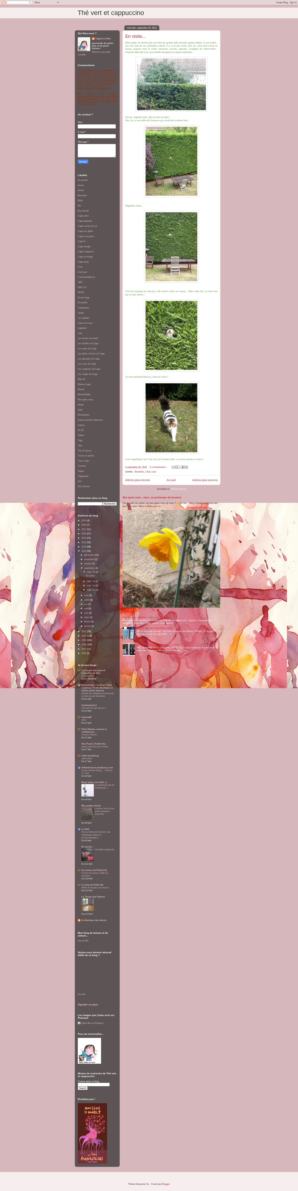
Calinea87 (86, 717)
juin (86, 604)
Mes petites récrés (91, 805)
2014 (84, 542)
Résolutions (84, 414)
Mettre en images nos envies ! (95, 887)
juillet (87, 600)
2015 (84, 538)
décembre (89, 555)
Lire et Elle (83, 940)
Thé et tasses (85, 450)
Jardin (81, 313)
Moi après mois (85, 399)
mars (87, 617)
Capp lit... (82, 241)
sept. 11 (91, 585)
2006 (84, 653)
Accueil (171, 480)
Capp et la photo (86, 236)
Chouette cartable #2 (104, 849)
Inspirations (83, 307)
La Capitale (83, 318)
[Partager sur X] (180, 467)
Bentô (81, 190)
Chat (148, 471)
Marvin (81, 389)
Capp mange (84, 246)
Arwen (81, 185)
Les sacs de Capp (87, 363)
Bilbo (80, 200)
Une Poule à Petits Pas (93, 743)
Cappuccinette (103, 38)
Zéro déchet (84, 486)
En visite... (135, 36)
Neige (80, 404)
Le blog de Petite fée (92, 885)
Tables (81, 435)
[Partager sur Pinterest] (186, 467)
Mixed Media (84, 394)
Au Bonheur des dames (93, 920)
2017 (84, 529)
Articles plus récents (137, 480)
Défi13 (81, 292)
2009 (84, 640)
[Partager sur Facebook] (183, 467)
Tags (80, 440)
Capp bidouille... (86, 221)
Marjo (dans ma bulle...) (94, 782)
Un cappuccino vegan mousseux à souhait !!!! (160, 644)
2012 (84, 551)
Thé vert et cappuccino (111, 12)
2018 (84, 525)
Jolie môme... (87, 758)
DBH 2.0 (82, 287)
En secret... (87, 846)
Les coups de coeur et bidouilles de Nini (93, 671)
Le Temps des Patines (93, 896)
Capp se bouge (85, 256)
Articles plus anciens (205, 480)
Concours (82, 272)
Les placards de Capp (89, 358)
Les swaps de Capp (87, 374)
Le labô (85, 829)
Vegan (81, 471)
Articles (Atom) (178, 489)
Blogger (165, 1184)
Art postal (82, 180)
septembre (89, 568)
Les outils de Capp (87, 348)
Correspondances (86, 277)
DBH (80, 282)
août (86, 595)
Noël (80, 409)
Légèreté (82, 328)
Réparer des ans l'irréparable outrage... (156, 628)
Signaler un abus (88, 1004)
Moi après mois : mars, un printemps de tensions (152, 497)
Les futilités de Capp (88, 343)
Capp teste (83, 262)
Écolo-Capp (83, 297)
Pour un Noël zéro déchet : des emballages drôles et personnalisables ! (95, 835)
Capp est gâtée (85, 231)
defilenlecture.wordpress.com (97, 767)
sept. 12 (91, 581)
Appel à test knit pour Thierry (94, 746)
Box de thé (83, 211)
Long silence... (88, 676)
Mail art (81, 379)
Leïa (154, 471)
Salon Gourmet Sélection (90, 420)
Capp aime (83, 216)
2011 (84, 631)
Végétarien (83, 476)
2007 (84, 649)
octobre (88, 563)
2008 (84, 644)
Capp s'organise (86, 251)
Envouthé (82, 302)
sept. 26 (91, 572)
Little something (90, 755)
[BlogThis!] (176, 467)
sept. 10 (91, 590)
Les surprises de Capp (89, 369)
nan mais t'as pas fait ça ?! (93, 708)
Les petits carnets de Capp (91, 353)
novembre (89, 559)
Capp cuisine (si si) (87, 226)
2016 (84, 533)
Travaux (82, 466)
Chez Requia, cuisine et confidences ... (94, 730)
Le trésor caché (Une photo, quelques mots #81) (104, 811)
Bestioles (139, 471)
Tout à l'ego (83, 461)
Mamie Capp (84, 384)
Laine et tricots (85, 323)
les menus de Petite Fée (94, 870)
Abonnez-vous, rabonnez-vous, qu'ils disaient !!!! (147, 617)
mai (86, 608)
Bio (79, 205)
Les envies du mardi (88, 338)
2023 (84, 520)
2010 (84, 636)
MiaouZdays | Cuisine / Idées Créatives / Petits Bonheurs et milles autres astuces (97, 688)
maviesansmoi (89, 705)
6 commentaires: (158, 467)
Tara (80, 445)
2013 (84, 546)
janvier (87, 626)
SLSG (81, 430)
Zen (80, 481)
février (87, 621)
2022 (83, 720)
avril (86, 613)
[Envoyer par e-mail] (173, 467)
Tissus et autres (86, 455)
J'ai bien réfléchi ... (90, 735)
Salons (81, 425)
